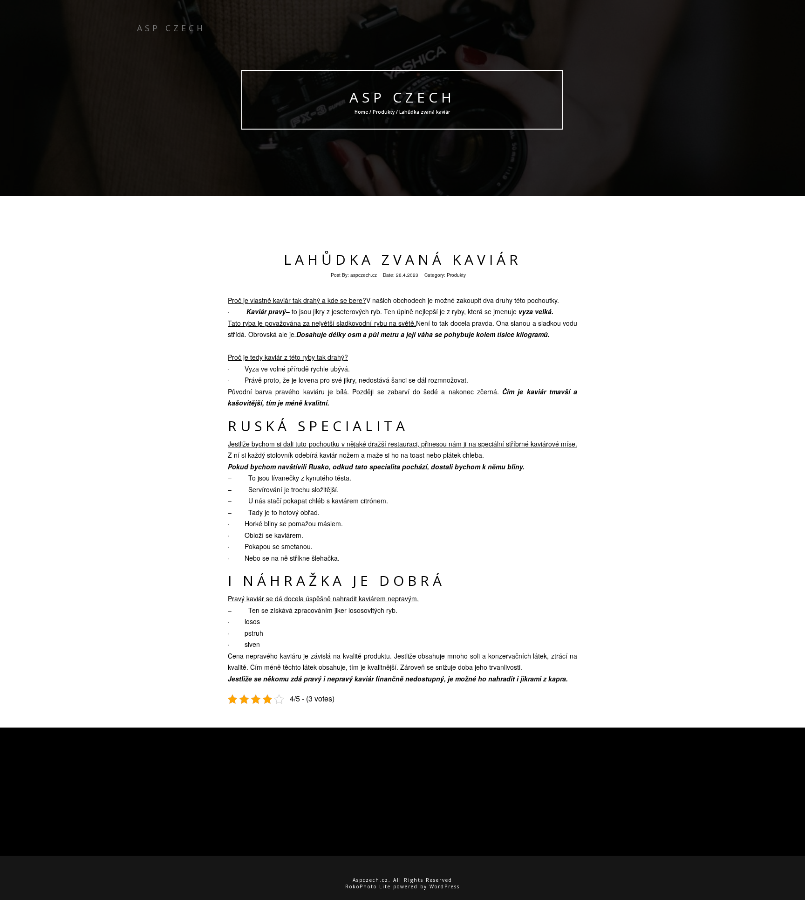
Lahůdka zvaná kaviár (403, 259)
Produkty (384, 112)
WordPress (445, 886)
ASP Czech (403, 97)
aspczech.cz (363, 275)
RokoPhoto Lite (368, 886)
